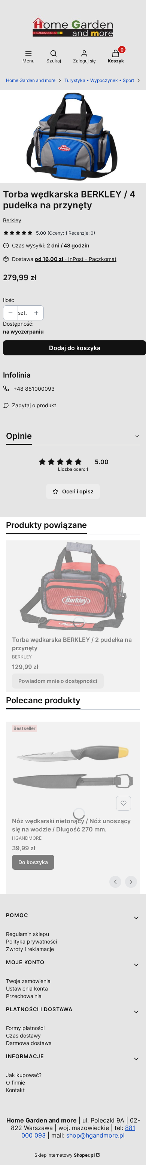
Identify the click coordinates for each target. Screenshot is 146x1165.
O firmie (15, 1082)
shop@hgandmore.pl (95, 1135)
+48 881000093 (34, 388)
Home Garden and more (30, 80)
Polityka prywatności (31, 941)
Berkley (12, 220)
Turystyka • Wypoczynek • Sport (99, 80)
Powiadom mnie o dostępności (57, 681)
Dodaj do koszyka (74, 348)
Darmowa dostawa (29, 1043)
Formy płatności (25, 1028)
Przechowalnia (24, 996)
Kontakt (15, 1090)
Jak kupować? (24, 1075)
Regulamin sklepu (27, 934)
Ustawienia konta (27, 988)
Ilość (8, 300)
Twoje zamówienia (28, 981)
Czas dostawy (23, 1035)
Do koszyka (33, 862)
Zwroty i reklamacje (30, 949)
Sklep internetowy (64, 1155)
